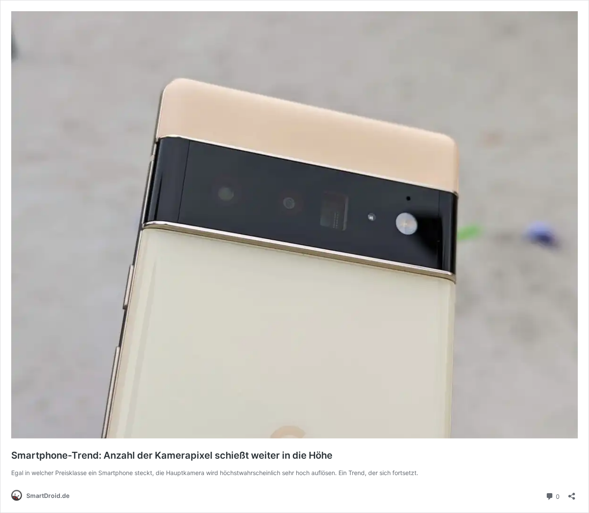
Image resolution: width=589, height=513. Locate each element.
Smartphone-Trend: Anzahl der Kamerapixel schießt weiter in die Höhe (171, 455)
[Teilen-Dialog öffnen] (572, 493)
